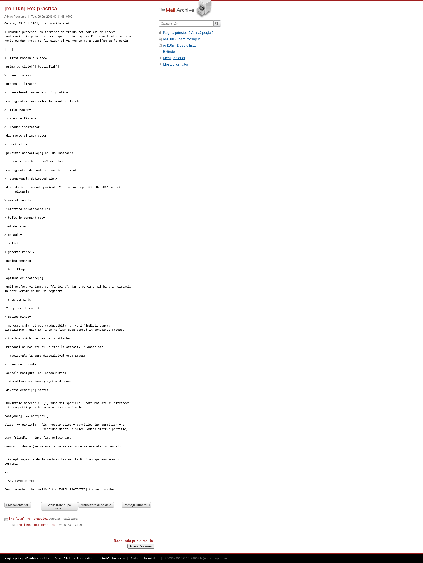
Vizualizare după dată (96, 505)
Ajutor (135, 558)
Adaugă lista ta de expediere (74, 558)
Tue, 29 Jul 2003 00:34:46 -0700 (51, 16)
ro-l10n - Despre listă (179, 45)
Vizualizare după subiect (59, 506)
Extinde (169, 52)
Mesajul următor (136, 505)
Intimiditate (151, 558)
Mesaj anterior (18, 505)
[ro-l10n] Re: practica (28, 519)
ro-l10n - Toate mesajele (182, 39)
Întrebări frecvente (112, 558)
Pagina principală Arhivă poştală (188, 33)
